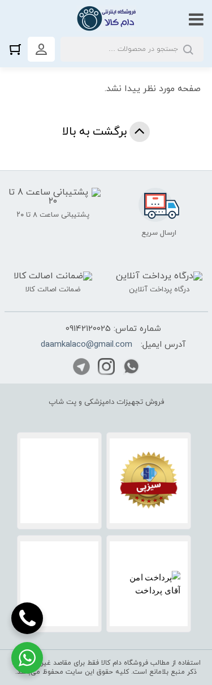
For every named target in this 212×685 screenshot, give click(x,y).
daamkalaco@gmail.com (86, 345)
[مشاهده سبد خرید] (18, 48)
